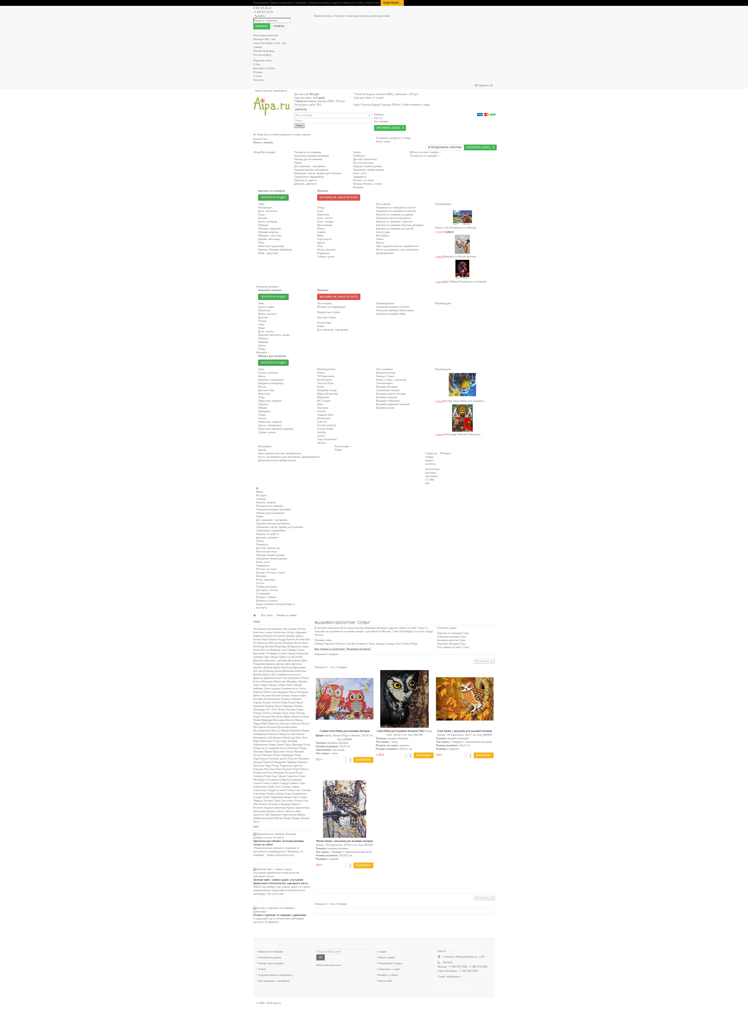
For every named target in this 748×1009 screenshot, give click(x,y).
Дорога (267, 674)
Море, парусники (268, 253)
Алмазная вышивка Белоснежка (395, 310)
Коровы (257, 702)
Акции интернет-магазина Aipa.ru (275, 604)
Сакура (281, 776)
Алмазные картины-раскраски (393, 218)
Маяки (257, 720)
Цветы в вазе (293, 811)
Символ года (297, 783)
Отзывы (257, 72)
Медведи (266, 720)
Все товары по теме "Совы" (453, 647)
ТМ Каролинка (325, 376)
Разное (262, 320)
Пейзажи (299, 751)
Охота (283, 748)
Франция (286, 804)
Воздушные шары (298, 646)
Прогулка (258, 765)
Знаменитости (289, 688)
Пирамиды (287, 755)
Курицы (270, 706)
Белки (256, 639)
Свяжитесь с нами (389, 969)
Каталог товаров (266, 502)
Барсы (299, 635)
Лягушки (266, 716)
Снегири (306, 790)
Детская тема (266, 390)
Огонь (276, 741)
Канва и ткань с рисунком (391, 379)
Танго (296, 797)
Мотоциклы (259, 727)
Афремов (300, 632)
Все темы (266, 615)
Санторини (272, 779)
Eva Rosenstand (326, 425)
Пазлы (357, 152)
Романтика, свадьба (270, 421)
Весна (297, 642)
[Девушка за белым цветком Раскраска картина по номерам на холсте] (462, 244)
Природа (263, 225)
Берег (264, 639)
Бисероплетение (385, 372)
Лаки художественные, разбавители (397, 246)
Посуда (257, 762)
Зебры (282, 685)
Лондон (257, 713)
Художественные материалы (273, 523)
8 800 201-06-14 (262, 8)
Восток (262, 386)
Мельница (279, 720)
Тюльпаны (287, 800)
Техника (268, 800)
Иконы (262, 376)
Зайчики (302, 681)
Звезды (273, 685)
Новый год (288, 737)
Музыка (262, 218)
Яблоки (278, 818)
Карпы (295, 695)
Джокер (268, 667)
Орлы (288, 744)
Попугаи (292, 758)
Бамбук (290, 635)
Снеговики (259, 793)
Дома (278, 670)
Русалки (290, 772)
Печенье (267, 755)
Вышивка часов (385, 407)
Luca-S (321, 435)
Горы (266, 656)
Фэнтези (258, 807)
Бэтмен (300, 639)
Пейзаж (262, 407)
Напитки (273, 734)
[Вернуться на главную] (254, 615)
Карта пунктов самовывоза (271, 90)
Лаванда (288, 706)
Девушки (258, 660)
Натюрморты (260, 737)
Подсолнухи (324, 239)
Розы (320, 246)
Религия (287, 769)
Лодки (299, 709)
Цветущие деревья (264, 811)
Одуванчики (260, 744)
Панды (303, 748)
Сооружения (299, 793)
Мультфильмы (262, 730)
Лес (268, 709)
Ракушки (258, 769)
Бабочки (268, 635)
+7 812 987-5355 (468, 970)
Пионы (321, 228)
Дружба (268, 677)
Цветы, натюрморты (270, 425)
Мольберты (382, 235)
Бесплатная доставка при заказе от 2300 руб (432, 476)
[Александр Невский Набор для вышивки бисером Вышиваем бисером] (462, 418)
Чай (267, 814)
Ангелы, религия (268, 372)
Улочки (298, 800)
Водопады (281, 646)
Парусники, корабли (269, 400)
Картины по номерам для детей (394, 228)
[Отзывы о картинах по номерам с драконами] (282, 909)
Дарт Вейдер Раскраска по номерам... (466, 281)
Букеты (291, 639)
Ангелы (301, 628)
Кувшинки (259, 706)
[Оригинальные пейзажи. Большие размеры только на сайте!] (282, 835)
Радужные (323, 253)
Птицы (321, 207)
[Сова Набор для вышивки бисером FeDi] (404, 699)
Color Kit (322, 421)
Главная (261, 498)
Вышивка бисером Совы (451, 643)
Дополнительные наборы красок (277, 460)
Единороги (294, 677)
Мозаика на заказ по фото (339, 296)
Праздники (264, 411)
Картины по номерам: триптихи (394, 221)
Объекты (263, 338)
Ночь (298, 737)
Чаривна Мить (325, 414)
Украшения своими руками (271, 558)
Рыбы (267, 776)
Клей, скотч (263, 562)
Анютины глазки (262, 632)
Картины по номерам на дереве (394, 214)
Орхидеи (297, 744)
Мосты (305, 723)
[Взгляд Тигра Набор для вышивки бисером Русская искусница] (462, 384)
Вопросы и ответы (267, 600)
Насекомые (297, 734)
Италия (276, 695)
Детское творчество (268, 548)
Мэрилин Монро (299, 730)
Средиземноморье (281, 797)
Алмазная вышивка (269, 957)
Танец (303, 797)
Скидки (382, 951)
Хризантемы (302, 807)
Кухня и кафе (266, 306)
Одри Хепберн (289, 741)
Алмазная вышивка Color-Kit (392, 306)
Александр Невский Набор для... (463, 434)
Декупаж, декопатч (267, 537)
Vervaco (321, 442)
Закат (256, 685)
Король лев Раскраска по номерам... (457, 227)
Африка (257, 635)
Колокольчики (272, 699)
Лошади (277, 713)
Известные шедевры (276, 692)
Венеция (288, 642)
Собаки (270, 793)
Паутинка (322, 407)
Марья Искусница (327, 393)
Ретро (296, 769)
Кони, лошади (325, 221)
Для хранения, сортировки (332, 329)
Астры (291, 632)
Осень (306, 744)
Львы (292, 713)
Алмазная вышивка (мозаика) (311, 155)
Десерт (280, 663)
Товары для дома (266, 586)
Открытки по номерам (266, 748)
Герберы (292, 649)
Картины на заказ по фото (339, 197)
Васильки (263, 642)
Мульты (275, 730)
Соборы (279, 793)
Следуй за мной (276, 790)
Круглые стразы (326, 317)
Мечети (290, 720)
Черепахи (275, 814)
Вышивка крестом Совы (451, 640)
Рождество (259, 772)
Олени (280, 744)
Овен (320, 404)
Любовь (300, 713)
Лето (274, 709)
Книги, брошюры (265, 579)
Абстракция (265, 207)
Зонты (302, 688)
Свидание (296, 779)
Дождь (270, 670)
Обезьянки (266, 741)
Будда (282, 639)
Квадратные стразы (328, 312)
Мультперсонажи (287, 727)
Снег (297, 790)
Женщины (267, 681)
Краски (380, 242)
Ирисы (257, 695)
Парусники (279, 751)
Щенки (301, 814)
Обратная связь (262, 60)
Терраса (258, 800)
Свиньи (257, 783)
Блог (256, 827)
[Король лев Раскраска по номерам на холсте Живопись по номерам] (462, 215)
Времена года (278, 649)
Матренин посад (326, 390)
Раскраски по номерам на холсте (395, 207)
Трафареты (262, 565)
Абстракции (260, 628)
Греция (274, 656)
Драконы (258, 677)
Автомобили (275, 628)
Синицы (285, 786)
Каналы (286, 695)
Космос (267, 702)
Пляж (298, 755)
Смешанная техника (388, 390)
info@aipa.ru (453, 976)
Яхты (256, 821)
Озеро (271, 744)
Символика (259, 786)
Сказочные (259, 790)
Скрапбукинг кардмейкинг (271, 530)
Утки (305, 800)
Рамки (379, 239)
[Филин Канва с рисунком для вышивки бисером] (344, 809)
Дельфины (294, 660)
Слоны (290, 790)
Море (264, 723)
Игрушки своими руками (270, 555)
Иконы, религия (326, 249)
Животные (323, 214)
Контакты (258, 79)
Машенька (323, 397)
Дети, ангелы (266, 331)
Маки (320, 235)
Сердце (284, 783)
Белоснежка (324, 379)
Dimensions (323, 418)
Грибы (282, 656)
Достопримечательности (286, 674)
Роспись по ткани (266, 569)
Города (291, 653)
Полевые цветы (277, 758)
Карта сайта (385, 980)
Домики (257, 674)
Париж (268, 751)
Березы (273, 639)
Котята (276, 702)
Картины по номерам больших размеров (399, 225)
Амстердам (289, 628)
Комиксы (286, 699)
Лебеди (298, 706)
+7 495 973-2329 (477, 966)
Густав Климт (295, 656)
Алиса (321, 372)
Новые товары (386, 957)
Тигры (277, 800)
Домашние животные (294, 670)
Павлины (293, 748)
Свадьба (284, 779)
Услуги (260, 583)
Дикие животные (282, 667)
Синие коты (273, 786)
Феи (255, 804)
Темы (256, 621)
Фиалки (263, 804)
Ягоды (287, 818)
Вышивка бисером (386, 386)
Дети (288, 663)
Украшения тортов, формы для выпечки (279, 527)
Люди (261, 214)
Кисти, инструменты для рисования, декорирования (288, 456)
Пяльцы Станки (385, 376)
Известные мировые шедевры (275, 428)
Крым (299, 702)
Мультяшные (324, 225)
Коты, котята (324, 218)
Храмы (291, 807)
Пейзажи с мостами (269, 235)
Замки (264, 685)
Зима (261, 242)
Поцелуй (268, 762)
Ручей (299, 772)
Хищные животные (275, 807)
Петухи (257, 755)
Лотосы (267, 713)
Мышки (285, 730)
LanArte (321, 432)
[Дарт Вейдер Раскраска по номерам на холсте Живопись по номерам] (462, 269)
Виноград (258, 646)
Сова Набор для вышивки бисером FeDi (400, 730)
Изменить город (420, 104)
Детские (263, 317)
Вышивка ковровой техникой (392, 404)
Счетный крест (384, 383)
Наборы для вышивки (271, 963)
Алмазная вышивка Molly (391, 313)
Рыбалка (258, 776)
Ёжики (305, 677)
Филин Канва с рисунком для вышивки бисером (344, 841)
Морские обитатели (279, 723)
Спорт (266, 797)
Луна (285, 713)
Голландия (271, 653)
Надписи (263, 404)
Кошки (292, 702)
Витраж (269, 646)
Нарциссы (284, 734)
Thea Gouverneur (327, 439)
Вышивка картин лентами (391, 393)
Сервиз (275, 783)
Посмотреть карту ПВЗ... (309, 104)
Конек (320, 386)
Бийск (261, 15)
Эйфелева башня (263, 818)
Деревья (271, 663)
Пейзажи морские (268, 232)
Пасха (289, 751)
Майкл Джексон (293, 716)
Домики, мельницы (269, 239)
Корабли (297, 699)
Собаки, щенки (325, 256)
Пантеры (258, 751)
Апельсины (279, 632)
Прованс (303, 762)
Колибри (258, 699)
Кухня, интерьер (267, 221)
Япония (305, 818)
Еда (285, 677)
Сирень (321, 232)
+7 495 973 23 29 (263, 12)
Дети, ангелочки (267, 211)
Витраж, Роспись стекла (270, 572)
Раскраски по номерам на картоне (396, 211)
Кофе (284, 702)
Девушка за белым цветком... (461, 256)
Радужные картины (291, 765)
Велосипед (276, 642)
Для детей (259, 670)
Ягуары (296, 818)
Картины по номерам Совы (453, 633)
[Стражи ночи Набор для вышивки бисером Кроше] (344, 699)
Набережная (260, 734)
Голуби (282, 653)
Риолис (321, 411)
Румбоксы (359, 155)
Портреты (303, 758)
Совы (320, 211)
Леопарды (259, 709)
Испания (267, 695)
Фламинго (274, 804)
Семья (266, 783)
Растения (269, 769)
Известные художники (271, 246)
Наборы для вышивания (270, 513)
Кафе (303, 695)
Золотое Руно (325, 383)
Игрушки (258, 692)
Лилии (281, 709)
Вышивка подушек (387, 397)
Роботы (304, 769)
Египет (278, 677)
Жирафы (292, 681)
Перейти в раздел (273, 197)
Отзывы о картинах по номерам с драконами (279, 915)
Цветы (321, 242)
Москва (296, 723)
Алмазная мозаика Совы (451, 636)
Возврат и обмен (266, 597)
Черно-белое (289, 814)
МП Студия (323, 400)
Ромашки (278, 772)
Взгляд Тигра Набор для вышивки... (465, 401)
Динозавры (299, 667)
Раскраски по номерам (307, 152)
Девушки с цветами (275, 660)
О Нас (256, 64)
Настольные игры (266, 551)
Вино (305, 642)
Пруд (268, 765)
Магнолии (277, 716)
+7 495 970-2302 (457, 966)
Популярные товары (390, 963)
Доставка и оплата (264, 68)
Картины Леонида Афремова (275, 249)
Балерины (280, 635)
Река (278, 769)
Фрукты (296, 804)
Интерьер (302, 692)
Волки (256, 649)
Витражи (261, 576)
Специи (257, 797)
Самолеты (292, 776)
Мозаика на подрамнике (331, 306)
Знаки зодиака (272, 688)
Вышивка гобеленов (388, 400)
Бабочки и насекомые (271, 379)
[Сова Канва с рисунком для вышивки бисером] (465, 699)
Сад (274, 776)
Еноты (257, 681)
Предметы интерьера (270, 383)
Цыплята (258, 814)
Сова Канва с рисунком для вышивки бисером (464, 730)
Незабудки (275, 737)
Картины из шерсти (267, 534)
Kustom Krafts (325, 428)
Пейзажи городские (269, 228)
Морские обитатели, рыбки (274, 334)
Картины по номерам (270, 951)
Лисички (290, 709)
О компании (263, 593)
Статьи (257, 76)
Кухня (278, 706)
